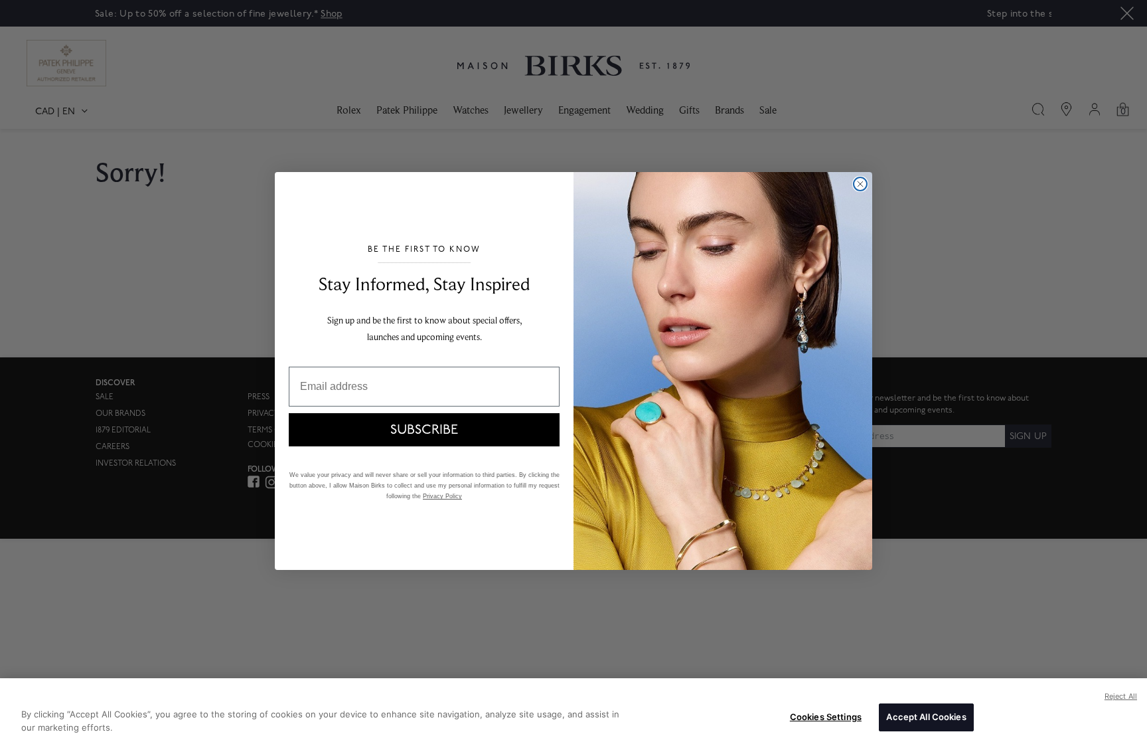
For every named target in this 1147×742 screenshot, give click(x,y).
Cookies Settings (826, 716)
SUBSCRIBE (424, 430)
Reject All (1121, 696)
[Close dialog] (860, 184)
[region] (573, 710)
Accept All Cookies (926, 716)
